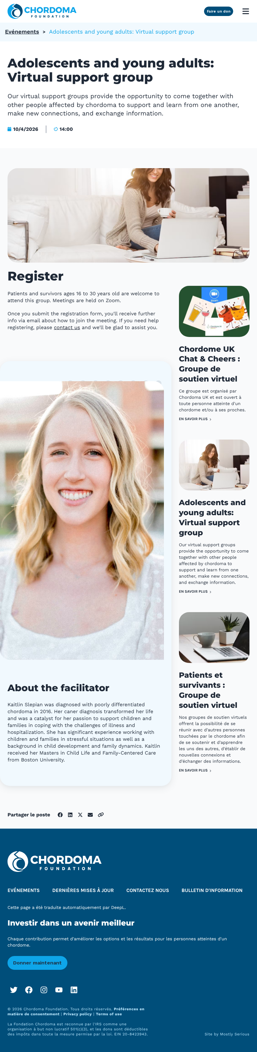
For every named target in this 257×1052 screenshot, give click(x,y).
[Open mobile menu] (245, 11)
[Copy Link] (100, 814)
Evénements (22, 32)
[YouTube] (59, 989)
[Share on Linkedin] (70, 815)
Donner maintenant (37, 963)
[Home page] (42, 11)
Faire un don (218, 11)
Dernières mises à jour (83, 891)
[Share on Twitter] (80, 815)
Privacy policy (77, 1014)
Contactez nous (147, 891)
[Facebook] (29, 989)
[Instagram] (44, 989)
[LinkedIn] (74, 989)
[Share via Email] (90, 815)
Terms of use (109, 1014)
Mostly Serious (234, 1034)
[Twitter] (14, 989)
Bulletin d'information (212, 891)
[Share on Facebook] (60, 815)
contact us (67, 327)
